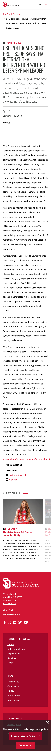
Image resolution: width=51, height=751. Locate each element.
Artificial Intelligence (17, 649)
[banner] (23, 529)
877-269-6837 (9, 603)
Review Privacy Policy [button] (23, 736)
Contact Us (8, 609)
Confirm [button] (23, 745)
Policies (10, 662)
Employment (13, 653)
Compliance (13, 686)
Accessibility (13, 681)
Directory (11, 658)
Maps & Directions (11, 614)
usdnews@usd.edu (18, 475)
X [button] (47, 723)
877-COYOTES (9, 600)
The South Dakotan (12, 14)
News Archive (14, 42)
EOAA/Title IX (13, 695)
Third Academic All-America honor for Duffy (18, 533)
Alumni (10, 644)
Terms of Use (13, 700)
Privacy (10, 690)
